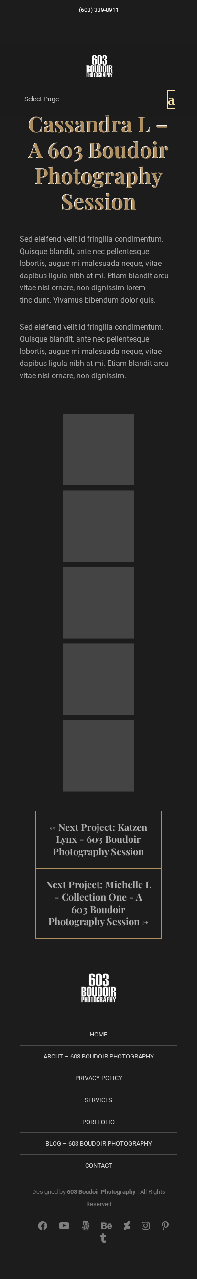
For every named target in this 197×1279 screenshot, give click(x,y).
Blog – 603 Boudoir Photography (98, 1143)
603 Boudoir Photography (101, 1191)
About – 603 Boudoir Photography (99, 1056)
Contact (98, 1165)
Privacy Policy (98, 1077)
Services (98, 1099)
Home (98, 1034)
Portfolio (98, 1121)
